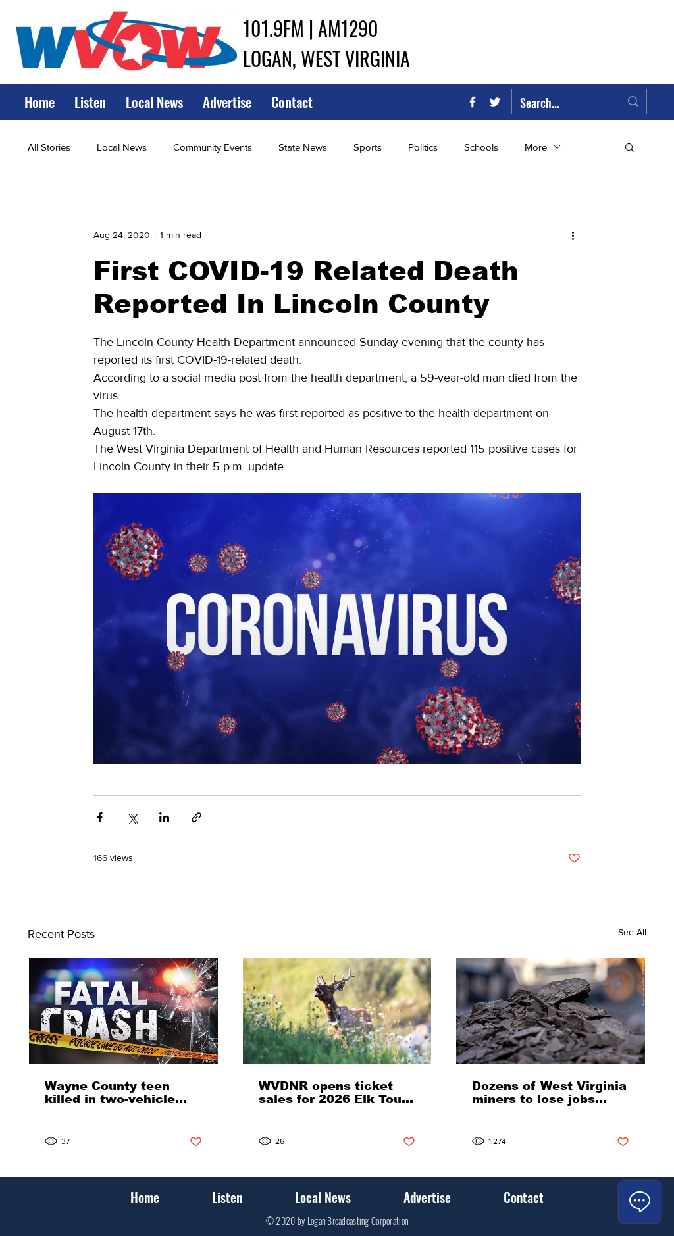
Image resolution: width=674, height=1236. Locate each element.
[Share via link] (196, 817)
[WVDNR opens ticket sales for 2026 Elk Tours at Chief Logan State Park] (337, 1011)
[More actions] (573, 235)
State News (302, 147)
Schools (481, 147)
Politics (423, 147)
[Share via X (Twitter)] (132, 817)
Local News (122, 147)
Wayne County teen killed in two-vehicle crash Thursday (110, 1092)
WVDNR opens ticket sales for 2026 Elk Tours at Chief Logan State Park (336, 1092)
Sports (367, 147)
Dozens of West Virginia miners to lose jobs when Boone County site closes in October (549, 1092)
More (536, 147)
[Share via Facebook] (99, 817)
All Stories (49, 147)
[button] (629, 146)
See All (632, 932)
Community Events (212, 147)
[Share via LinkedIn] (164, 817)
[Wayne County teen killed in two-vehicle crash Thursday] (123, 1011)
